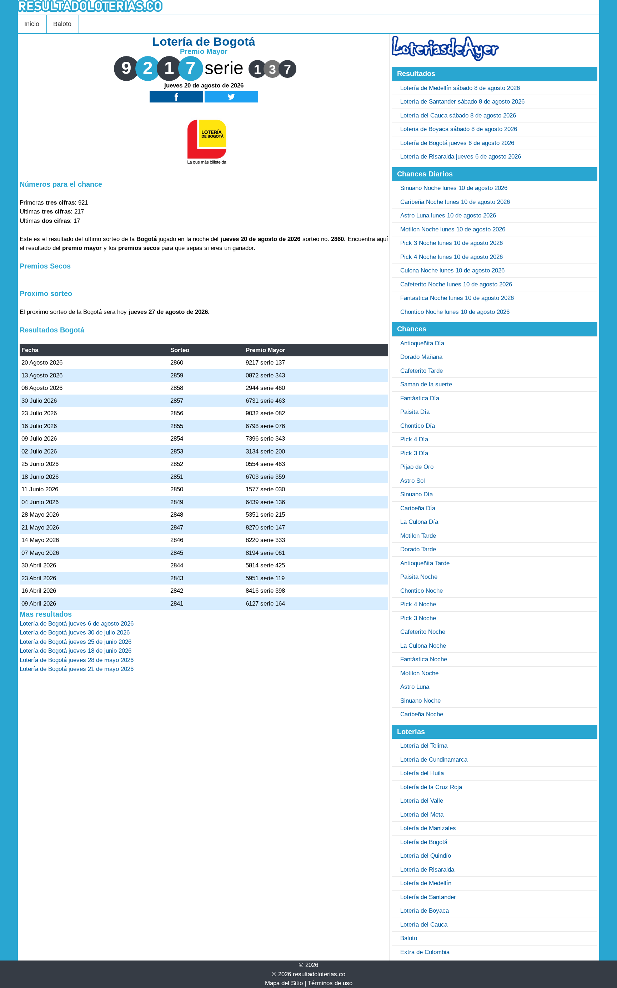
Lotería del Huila (422, 773)
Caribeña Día (417, 508)
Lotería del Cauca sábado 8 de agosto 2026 (458, 115)
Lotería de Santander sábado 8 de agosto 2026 (462, 101)
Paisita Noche (418, 576)
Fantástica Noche (423, 659)
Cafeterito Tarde (421, 370)
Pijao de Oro (416, 466)
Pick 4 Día (414, 439)
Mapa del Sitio (284, 983)
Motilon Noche (419, 673)
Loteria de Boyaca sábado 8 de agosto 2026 (458, 129)
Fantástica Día (419, 398)
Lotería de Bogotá (423, 842)
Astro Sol (412, 480)
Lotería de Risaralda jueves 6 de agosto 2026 (460, 156)
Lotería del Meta (421, 814)
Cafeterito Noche (422, 631)
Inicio (31, 23)
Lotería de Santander (428, 897)
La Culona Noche (423, 645)
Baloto (62, 23)
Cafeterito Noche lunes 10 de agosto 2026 (456, 284)
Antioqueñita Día (422, 343)
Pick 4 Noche (418, 604)
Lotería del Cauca (423, 924)
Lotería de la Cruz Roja (431, 787)
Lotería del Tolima (423, 745)
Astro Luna (414, 686)
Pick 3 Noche (418, 618)
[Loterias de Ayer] (445, 58)
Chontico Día (417, 425)
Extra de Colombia (425, 952)
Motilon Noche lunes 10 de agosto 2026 (452, 229)
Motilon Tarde (418, 535)
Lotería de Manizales (428, 828)
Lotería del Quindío (425, 855)
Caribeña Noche (421, 714)
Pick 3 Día (414, 453)
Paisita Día (415, 411)
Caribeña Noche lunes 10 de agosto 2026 (455, 202)
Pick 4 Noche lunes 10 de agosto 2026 (451, 257)
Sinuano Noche (420, 700)
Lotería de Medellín (425, 883)
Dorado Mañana (421, 356)
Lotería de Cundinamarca (433, 759)
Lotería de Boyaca (424, 910)
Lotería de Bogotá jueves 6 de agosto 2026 (457, 143)
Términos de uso (330, 983)
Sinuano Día (416, 494)
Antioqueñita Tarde (425, 563)
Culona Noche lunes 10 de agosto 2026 (452, 270)
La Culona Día (419, 521)
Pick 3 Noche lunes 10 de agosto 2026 (451, 243)
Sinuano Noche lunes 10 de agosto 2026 (453, 188)
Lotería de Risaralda (427, 869)
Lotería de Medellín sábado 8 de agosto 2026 (460, 88)
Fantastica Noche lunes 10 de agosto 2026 (457, 298)
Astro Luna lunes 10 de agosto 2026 (448, 215)
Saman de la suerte (426, 384)
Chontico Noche (421, 590)
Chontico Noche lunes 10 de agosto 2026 (455, 312)
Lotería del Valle (421, 800)
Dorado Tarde (418, 549)
